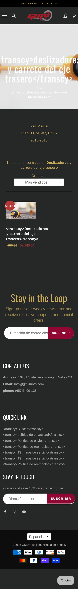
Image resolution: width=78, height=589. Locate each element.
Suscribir (61, 333)
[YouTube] (23, 511)
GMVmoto (28, 544)
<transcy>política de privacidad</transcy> (33, 434)
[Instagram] (14, 511)
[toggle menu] (4, 16)
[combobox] (39, 182)
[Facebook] (5, 511)
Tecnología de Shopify (52, 544)
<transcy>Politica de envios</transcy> (31, 440)
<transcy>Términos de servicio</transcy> (33, 452)
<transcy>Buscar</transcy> (23, 429)
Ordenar (38, 176)
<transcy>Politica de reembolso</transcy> (34, 446)
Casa (39, 88)
